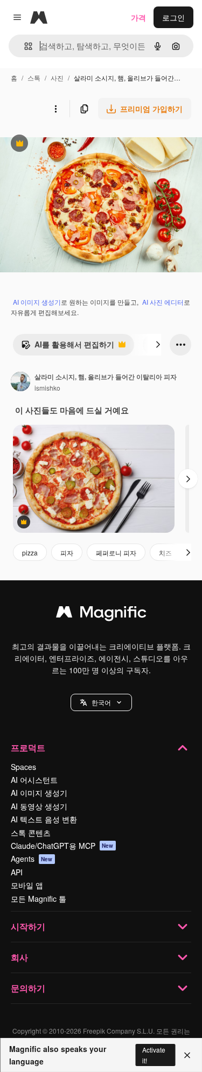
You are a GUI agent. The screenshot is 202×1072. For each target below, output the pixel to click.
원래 (62, 144)
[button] (101, 702)
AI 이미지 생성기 (37, 301)
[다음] (158, 345)
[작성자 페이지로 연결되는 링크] (20, 382)
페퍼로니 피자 (116, 552)
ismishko (47, 387)
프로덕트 (28, 747)
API (17, 872)
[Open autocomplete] (24, 46)
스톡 (33, 77)
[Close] (187, 1055)
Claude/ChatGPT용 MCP (62, 845)
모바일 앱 (27, 885)
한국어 (101, 702)
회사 (19, 957)
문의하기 (28, 988)
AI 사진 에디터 (163, 301)
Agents (32, 858)
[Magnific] (101, 614)
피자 (66, 552)
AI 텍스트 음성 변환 (44, 819)
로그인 (173, 17)
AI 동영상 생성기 (39, 806)
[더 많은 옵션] (55, 108)
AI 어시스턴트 (34, 779)
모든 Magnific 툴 (38, 898)
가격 (138, 17)
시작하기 (28, 926)
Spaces (23, 766)
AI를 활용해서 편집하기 (67, 347)
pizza (30, 552)
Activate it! (153, 1054)
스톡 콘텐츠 (31, 832)
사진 (57, 77)
